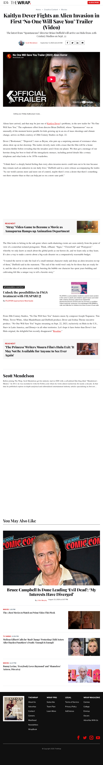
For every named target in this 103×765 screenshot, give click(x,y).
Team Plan (51, 706)
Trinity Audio (26, 114)
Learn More (51, 711)
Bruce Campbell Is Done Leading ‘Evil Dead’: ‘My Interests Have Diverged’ (51, 591)
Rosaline (57, 330)
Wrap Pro (52, 697)
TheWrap (33, 697)
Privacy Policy (70, 706)
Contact (31, 711)
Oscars (86, 716)
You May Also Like (19, 520)
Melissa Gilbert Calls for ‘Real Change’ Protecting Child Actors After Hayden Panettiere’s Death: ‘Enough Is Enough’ (33, 641)
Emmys (87, 711)
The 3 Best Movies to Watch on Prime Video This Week (29, 612)
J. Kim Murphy (42, 600)
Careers (31, 716)
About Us (32, 702)
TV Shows (7, 636)
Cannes (87, 702)
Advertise (32, 706)
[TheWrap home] (21, 2)
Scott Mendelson (31, 43)
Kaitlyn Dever (53, 123)
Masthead (32, 720)
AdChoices (69, 711)
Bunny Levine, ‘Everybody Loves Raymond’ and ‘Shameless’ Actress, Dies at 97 (32, 668)
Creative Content (51, 9)
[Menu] (6, 2)
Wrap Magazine (92, 697)
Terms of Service (72, 702)
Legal (68, 697)
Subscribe (94, 2)
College (87, 706)
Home (38, 9)
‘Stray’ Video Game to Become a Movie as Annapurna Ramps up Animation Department (37, 229)
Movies (64, 9)
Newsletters (33, 725)
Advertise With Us (91, 720)
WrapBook (32, 729)
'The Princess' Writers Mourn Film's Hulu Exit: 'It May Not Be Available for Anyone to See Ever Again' (39, 351)
